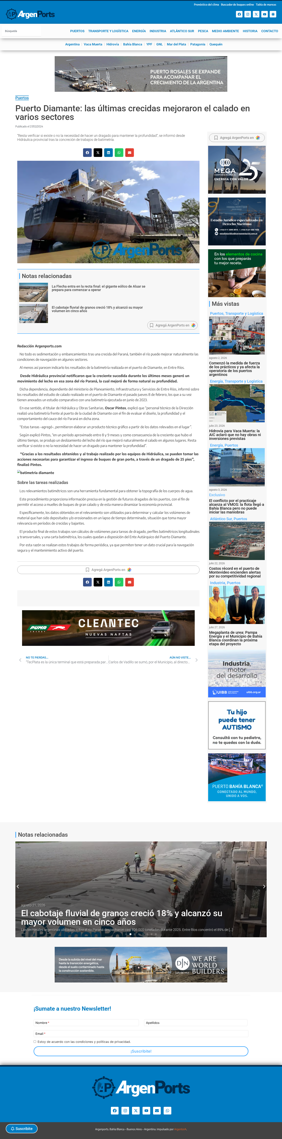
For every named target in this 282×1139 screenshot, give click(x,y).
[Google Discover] (273, 14)
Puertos (77, 31)
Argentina (72, 44)
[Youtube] (264, 14)
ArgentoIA (180, 1129)
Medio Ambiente (225, 31)
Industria (158, 31)
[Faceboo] (239, 14)
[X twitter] (256, 14)
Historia (250, 31)
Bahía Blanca (132, 44)
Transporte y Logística (108, 31)
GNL (159, 44)
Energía (139, 31)
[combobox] (21, 31)
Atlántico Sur (182, 31)
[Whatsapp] (167, 1110)
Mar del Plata (176, 44)
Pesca (203, 31)
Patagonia (197, 44)
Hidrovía (112, 44)
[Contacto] (157, 1110)
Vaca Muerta (93, 44)
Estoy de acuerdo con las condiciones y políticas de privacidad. (84, 1041)
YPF (149, 44)
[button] (87, 152)
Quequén (216, 44)
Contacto (269, 31)
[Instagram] (247, 14)
